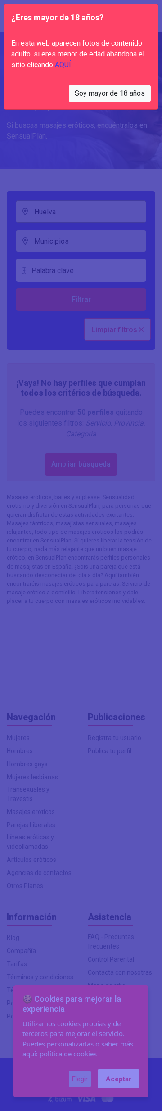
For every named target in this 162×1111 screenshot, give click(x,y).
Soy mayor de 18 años (110, 93)
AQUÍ (63, 64)
